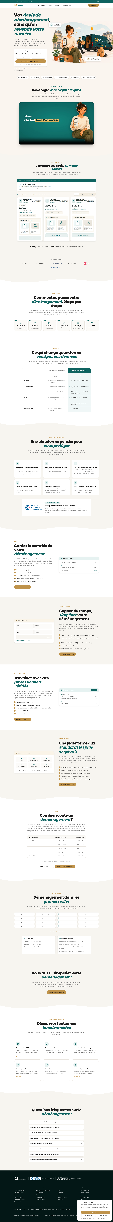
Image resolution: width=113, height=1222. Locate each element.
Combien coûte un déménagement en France (71, 941)
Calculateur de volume (68, 5)
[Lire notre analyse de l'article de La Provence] (56, 268)
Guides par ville (75, 77)
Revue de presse (62, 1197)
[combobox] (22, 57)
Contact (82, 1199)
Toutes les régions (40, 1199)
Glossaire (60, 1192)
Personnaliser (103, 1215)
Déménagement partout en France (33, 947)
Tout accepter (95, 1212)
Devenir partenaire (85, 1190)
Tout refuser (88, 1215)
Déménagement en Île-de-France (32, 941)
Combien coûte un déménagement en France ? (45, 1127)
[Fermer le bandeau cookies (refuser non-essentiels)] (110, 1202)
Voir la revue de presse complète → (56, 272)
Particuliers (16, 1)
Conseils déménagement (88, 77)
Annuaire (56, 5)
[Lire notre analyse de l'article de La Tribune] (73, 263)
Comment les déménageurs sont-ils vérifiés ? (44, 1133)
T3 (29, 53)
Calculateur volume (47, 77)
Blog (59, 1190)
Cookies (51, 1209)
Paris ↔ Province (40, 1197)
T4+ (33, 53)
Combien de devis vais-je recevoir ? (41, 1143)
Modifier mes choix (60, 1209)
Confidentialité (44, 1209)
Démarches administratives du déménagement (71, 951)
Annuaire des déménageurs (43, 1190)
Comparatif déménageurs (61, 77)
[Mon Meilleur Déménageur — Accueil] (18, 5)
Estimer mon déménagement (64, 866)
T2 (25, 53)
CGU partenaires (84, 1195)
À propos (60, 1199)
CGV (28, 1209)
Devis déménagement (19, 1190)
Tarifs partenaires (84, 1192)
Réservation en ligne (35, 1209)
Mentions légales (17, 1209)
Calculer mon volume (46, 866)
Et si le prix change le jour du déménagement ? (45, 1154)
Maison (38, 53)
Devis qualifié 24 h (23, 77)
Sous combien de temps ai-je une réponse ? (44, 1149)
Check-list (16, 1195)
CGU (24, 1209)
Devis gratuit (92, 5)
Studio (17, 53)
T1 (22, 53)
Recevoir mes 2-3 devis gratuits (30, 61)
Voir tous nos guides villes (56, 931)
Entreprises (23, 1)
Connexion (95, 1)
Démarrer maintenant (21, 587)
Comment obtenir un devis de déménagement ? (45, 1122)
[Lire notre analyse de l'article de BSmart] (57, 263)
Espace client (17, 1202)
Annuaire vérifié (35, 77)
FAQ (59, 1195)
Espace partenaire (84, 1197)
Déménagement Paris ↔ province (32, 944)
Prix (50, 5)
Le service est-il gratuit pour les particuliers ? (44, 1138)
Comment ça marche (19, 1199)
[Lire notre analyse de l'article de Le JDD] (88, 263)
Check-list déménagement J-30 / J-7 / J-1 (69, 944)
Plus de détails (84, 1209)
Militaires (30, 1)
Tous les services (18, 1197)
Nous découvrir (41, 5)
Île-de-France (39, 1195)
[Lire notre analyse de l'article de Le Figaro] (42, 263)
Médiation (68, 1209)
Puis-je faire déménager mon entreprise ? (43, 1159)
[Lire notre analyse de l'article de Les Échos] (26, 263)
